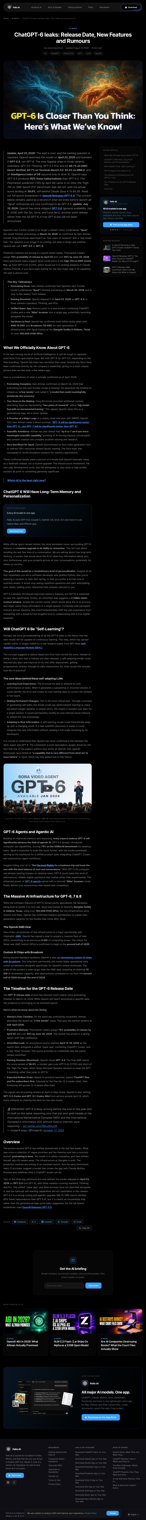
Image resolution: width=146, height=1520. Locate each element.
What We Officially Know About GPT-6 (121, 155)
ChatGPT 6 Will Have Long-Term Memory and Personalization (118, 160)
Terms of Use (54, 1480)
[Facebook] (8, 1482)
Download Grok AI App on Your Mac (89, 1481)
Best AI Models (54, 7)
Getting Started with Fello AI (57, 1453)
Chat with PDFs (55, 1465)
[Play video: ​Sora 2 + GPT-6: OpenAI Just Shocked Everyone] (47, 788)
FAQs (90, 7)
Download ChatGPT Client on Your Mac (90, 1453)
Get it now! (16, 1475)
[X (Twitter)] (14, 1482)
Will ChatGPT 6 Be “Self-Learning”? (119, 166)
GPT (80, 53)
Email (79, 1222)
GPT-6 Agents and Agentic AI (117, 171)
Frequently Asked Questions (56, 1460)
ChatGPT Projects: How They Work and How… (126, 1473)
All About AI (36, 7)
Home (6, 18)
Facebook (21, 1222)
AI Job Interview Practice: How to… (126, 1480)
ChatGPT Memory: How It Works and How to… (124, 1460)
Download (132, 7)
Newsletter (105, 7)
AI (45, 53)
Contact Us (53, 1476)
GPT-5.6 (57, 208)
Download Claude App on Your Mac (91, 1459)
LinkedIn (48, 1222)
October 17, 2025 (53, 1130)
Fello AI (16, 7)
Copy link (86, 1228)
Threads (64, 1222)
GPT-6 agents (33, 881)
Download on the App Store (102, 1417)
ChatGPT (55, 53)
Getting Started (75, 7)
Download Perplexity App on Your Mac (90, 1474)
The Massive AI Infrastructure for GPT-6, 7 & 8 (119, 176)
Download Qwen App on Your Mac (90, 1495)
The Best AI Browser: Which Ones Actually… (125, 1466)
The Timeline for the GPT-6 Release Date (120, 183)
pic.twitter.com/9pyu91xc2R (40, 1126)
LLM (88, 53)
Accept (113, 1513)
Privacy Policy (54, 1484)
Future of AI (68, 53)
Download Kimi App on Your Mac (89, 1487)
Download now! (16, 531)
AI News (15, 18)
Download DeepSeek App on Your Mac (90, 1468)
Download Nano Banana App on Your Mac (89, 1500)
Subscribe (93, 1285)
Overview (108, 189)
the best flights (45, 865)
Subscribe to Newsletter (54, 1470)
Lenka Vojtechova (55, 48)
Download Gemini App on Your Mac (91, 1463)
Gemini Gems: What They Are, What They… (126, 1453)
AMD (18, 936)
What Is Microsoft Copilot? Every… (124, 1486)
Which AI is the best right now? (26, 480)
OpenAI (98, 53)
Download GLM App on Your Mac (90, 1491)
